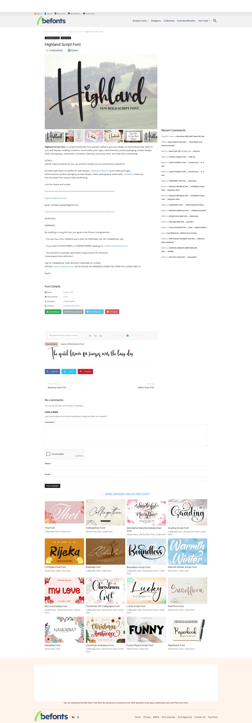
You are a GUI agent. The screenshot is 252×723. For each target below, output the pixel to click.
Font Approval (185, 717)
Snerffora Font (176, 606)
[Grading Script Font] (187, 512)
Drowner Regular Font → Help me (182, 157)
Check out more (74, 311)
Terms (138, 717)
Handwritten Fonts (74, 31)
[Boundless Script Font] (146, 551)
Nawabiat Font (52, 645)
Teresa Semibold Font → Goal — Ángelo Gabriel (187, 227)
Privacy (147, 717)
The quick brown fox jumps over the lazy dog (90, 354)
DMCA (156, 717)
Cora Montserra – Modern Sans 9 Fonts (182, 233)
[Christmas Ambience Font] (105, 629)
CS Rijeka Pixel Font (55, 567)
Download (54, 311)
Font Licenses (168, 717)
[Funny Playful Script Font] (146, 629)
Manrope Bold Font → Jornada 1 (181, 222)
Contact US (199, 717)
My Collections (75, 14)
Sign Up (48, 14)
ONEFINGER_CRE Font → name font (182, 181)
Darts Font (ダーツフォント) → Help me (184, 151)
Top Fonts (213, 717)
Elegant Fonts (132, 534)
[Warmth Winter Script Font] (187, 551)
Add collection (95, 311)
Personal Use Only (71, 305)
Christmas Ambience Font (100, 645)
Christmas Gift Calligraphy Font (103, 606)
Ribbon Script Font (146, 387)
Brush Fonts (173, 570)
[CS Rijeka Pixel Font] (64, 551)
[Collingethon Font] (105, 512)
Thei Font (50, 527)
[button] (215, 21)
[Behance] (73, 717)
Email (48, 474)
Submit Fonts (90, 14)
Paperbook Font (176, 645)
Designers (156, 20)
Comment (50, 422)
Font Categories (57, 31)
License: (50, 305)
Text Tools (203, 20)
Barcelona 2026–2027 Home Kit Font (191, 136)
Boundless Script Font (138, 567)
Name (48, 463)
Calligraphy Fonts (52, 531)
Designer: (51, 301)
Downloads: (52, 296)
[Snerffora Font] (187, 590)
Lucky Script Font (136, 606)
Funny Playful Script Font (140, 645)
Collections (169, 20)
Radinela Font (93, 567)
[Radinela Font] (105, 551)
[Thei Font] (64, 512)
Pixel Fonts (66, 570)
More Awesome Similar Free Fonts (127, 494)
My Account (61, 14)
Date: (49, 292)
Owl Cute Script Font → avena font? (183, 257)
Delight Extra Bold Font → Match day (183, 216)
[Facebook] (78, 717)
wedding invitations (99, 170)
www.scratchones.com (116, 246)
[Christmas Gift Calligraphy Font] (105, 590)
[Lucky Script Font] (146, 590)
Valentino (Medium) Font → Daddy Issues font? (187, 210)
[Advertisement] (181, 80)
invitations (128, 174)
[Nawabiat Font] (64, 629)
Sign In (38, 14)
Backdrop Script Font (57, 387)
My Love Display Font (56, 606)
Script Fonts (66, 38)
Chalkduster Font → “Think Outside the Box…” (187, 205)
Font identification (186, 20)
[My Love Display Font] (64, 590)
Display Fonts (50, 609)
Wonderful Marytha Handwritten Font (144, 529)
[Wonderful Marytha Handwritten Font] (146, 512)
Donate (113, 311)
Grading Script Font (178, 528)
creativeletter (69, 301)
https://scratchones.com (56, 198)
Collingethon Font (95, 527)
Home (46, 31)
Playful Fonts (132, 648)
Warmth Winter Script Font (182, 567)
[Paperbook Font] (187, 629)
